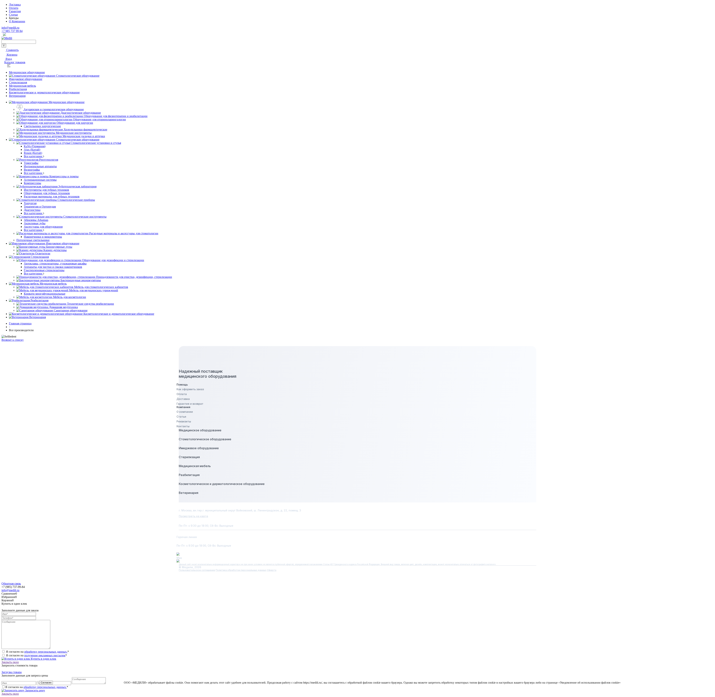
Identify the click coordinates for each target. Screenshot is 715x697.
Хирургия (30, 203)
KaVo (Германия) (34, 146)
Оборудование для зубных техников (47, 193)
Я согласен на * (37, 651)
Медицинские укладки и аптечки (84, 136)
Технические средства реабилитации (90, 303)
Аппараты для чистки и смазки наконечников (53, 266)
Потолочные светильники (33, 240)
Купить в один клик (43, 658)
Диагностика (32, 209)
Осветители (42, 253)
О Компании (17, 21)
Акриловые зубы (34, 223)
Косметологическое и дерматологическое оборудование (44, 92)
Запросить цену (34, 690)
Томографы (31, 163)
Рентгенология (48, 159)
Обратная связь (11, 583)
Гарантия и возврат (190, 403)
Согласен (46, 682)
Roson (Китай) (33, 153)
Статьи (13, 14)
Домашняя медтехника (63, 307)
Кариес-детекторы (55, 250)
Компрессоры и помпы (64, 176)
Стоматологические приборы (76, 199)
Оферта (271, 570)
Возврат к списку (12, 339)
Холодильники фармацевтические (85, 129)
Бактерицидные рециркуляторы (81, 280)
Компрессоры (32, 183)
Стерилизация (18, 82)
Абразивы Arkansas (36, 220)
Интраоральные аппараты (40, 166)
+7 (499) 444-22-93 (198, 541)
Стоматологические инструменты (85, 216)
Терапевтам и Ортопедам (40, 206)
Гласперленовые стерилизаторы (44, 270)
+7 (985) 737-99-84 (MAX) (205, 532)
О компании (185, 411)
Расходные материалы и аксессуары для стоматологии (123, 233)
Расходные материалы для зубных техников (52, 196)
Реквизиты (184, 421)
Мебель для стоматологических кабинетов (101, 287)
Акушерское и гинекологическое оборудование (54, 109)
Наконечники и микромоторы (43, 236)
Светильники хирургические (42, 126)
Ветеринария (17, 95)
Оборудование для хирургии (75, 122)
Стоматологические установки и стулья (96, 142)
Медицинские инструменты (74, 132)
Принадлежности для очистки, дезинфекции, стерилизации (134, 277)
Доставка (15, 4)
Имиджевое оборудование (25, 79)
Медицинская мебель (22, 85)
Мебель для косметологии (69, 297)
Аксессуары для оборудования (43, 226)
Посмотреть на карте (193, 516)
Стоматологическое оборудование (77, 75)
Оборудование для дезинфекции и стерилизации (113, 260)
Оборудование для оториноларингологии (99, 119)
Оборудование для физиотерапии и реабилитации (115, 116)
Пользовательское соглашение (197, 570)
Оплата (13, 7)
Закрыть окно (10, 662)
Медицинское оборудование (27, 72)
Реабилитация (18, 89)
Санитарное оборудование (71, 310)
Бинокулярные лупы (59, 246)
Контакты (183, 426)
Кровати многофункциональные (44, 293)
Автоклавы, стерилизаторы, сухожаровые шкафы (55, 263)
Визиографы (32, 169)
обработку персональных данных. (45, 651)
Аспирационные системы (40, 179)
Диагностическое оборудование (81, 112)
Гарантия (15, 11)
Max (179, 557)
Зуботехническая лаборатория (77, 186)
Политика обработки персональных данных (241, 570)
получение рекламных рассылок (44, 655)
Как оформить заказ (190, 389)
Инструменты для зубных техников (46, 189)
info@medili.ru (10, 27)
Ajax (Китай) (32, 149)
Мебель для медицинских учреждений (93, 290)
